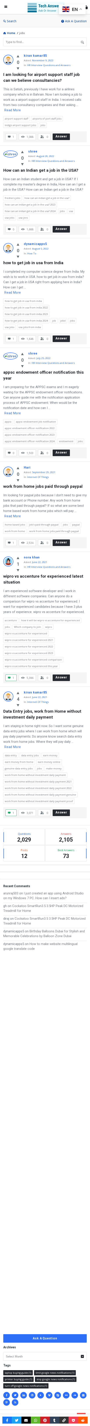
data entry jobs (30, 755)
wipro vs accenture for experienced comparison (33, 659)
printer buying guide (18, 1379)
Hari (27, 467)
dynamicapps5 (35, 244)
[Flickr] (66, 1395)
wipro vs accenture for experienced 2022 (29, 646)
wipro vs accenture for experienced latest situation (43, 579)
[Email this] (26, 1420)
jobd (63, 320)
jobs (42, 125)
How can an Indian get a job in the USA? (40, 170)
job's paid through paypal (44, 524)
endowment (66, 441)
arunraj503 (10, 893)
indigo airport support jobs (20, 125)
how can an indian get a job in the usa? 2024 (30, 211)
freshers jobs (12, 198)
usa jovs (23, 217)
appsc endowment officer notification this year (44, 375)
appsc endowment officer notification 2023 (30, 434)
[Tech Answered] (47, 7)
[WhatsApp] (35, 1420)
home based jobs (15, 524)
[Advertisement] (45, 1142)
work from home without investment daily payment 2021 (38, 781)
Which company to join (27, 626)
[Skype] (57, 1395)
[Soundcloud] (74, 1395)
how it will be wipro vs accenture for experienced (50, 620)
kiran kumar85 (35, 55)
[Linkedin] (23, 1395)
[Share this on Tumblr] (54, 1420)
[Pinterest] (6, 1402)
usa (71, 211)
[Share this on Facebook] (7, 1420)
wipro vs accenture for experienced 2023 (29, 653)
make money (54, 768)
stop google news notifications (55, 1379)
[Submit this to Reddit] (83, 1420)
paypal (76, 524)
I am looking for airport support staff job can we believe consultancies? (42, 77)
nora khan (32, 557)
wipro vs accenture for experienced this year (31, 666)
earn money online (49, 762)
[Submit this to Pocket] (73, 1420)
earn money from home (19, 762)
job (54, 320)
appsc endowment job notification (36, 421)
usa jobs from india (30, 327)
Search (11, 21)
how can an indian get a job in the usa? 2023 (30, 204)
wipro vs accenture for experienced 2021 (29, 640)
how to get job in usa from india (23, 301)
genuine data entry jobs (19, 768)
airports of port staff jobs (47, 118)
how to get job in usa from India (33, 262)
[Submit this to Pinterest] (45, 1420)
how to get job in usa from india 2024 (26, 320)
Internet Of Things (38, 477)
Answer (61, 136)
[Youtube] (40, 1395)
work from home (15, 531)
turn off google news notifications (26, 1385)
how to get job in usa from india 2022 (26, 307)
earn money (50, 755)
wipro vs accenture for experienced (26, 633)
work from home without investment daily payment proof (39, 801)
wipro (48, 626)
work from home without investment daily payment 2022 (38, 788)
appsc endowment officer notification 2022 (30, 428)
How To (31, 253)
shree (32, 151)
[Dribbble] (32, 1395)
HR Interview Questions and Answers (48, 65)
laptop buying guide (18, 1372)
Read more (12, 110)
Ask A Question (76, 21)
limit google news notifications (55, 1372)
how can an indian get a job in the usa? (46, 198)
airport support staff (16, 118)
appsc (8, 421)
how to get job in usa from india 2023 (26, 314)
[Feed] (15, 1402)
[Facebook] (6, 1395)
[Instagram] (83, 1395)
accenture (11, 620)
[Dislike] (18, 68)
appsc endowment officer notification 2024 (30, 441)
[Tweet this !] (16, 1420)
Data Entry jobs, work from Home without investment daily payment (42, 714)
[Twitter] (15, 1395)
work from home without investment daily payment (35, 775)
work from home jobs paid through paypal (43, 486)
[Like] (18, 56)
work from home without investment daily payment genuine (40, 794)
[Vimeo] (49, 1395)
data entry (11, 755)
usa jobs (9, 217)
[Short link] (64, 1420)
